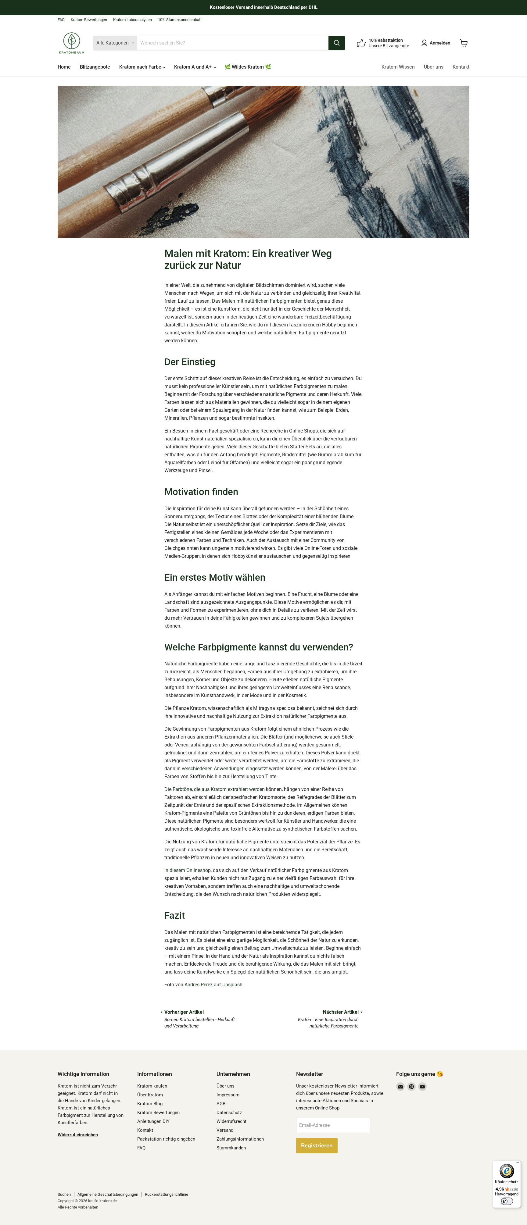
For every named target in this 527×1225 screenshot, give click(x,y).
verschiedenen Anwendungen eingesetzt (225, 768)
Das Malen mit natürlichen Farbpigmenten (257, 301)
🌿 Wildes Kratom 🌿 (247, 67)
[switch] (507, 1201)
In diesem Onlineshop (187, 870)
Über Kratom (150, 1095)
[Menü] (517, 1164)
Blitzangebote (95, 67)
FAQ (61, 20)
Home (64, 67)
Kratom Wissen (398, 67)
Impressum (228, 1095)
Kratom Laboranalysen (132, 20)
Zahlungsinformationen (240, 1139)
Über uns (433, 67)
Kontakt (461, 67)
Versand (225, 1130)
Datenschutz (229, 1112)
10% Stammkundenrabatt (180, 20)
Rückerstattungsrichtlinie (166, 1194)
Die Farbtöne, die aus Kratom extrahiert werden (215, 789)
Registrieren (317, 1145)
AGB (221, 1103)
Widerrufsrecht (231, 1121)
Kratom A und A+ (193, 67)
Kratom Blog (150, 1103)
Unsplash (232, 985)
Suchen (64, 1194)
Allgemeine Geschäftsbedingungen (107, 1194)
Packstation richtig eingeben (166, 1139)
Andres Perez (199, 985)
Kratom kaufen (152, 1086)
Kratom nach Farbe (141, 67)
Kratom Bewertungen (89, 20)
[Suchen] (336, 43)
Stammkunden (231, 1148)
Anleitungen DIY (153, 1121)
